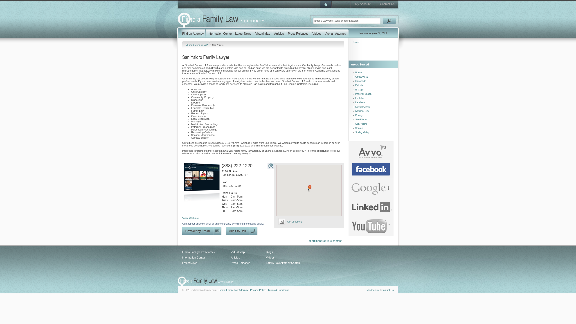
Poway (359, 115)
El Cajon (359, 89)
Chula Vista (361, 76)
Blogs (269, 252)
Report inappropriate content (324, 241)
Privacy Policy (258, 290)
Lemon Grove (362, 106)
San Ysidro (361, 123)
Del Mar (359, 85)
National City (362, 111)
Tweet (356, 42)
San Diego (361, 119)
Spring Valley (362, 132)
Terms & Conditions (278, 290)
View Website (190, 218)
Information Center (193, 257)
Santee (359, 128)
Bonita (358, 72)
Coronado (360, 81)
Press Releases (240, 263)
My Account (363, 4)
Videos (270, 257)
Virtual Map (238, 252)
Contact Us (387, 4)
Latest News (189, 263)
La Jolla (359, 98)
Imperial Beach (363, 93)
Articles (235, 257)
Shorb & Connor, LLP (197, 45)
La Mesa (360, 102)
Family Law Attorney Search (283, 263)
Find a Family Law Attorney (198, 252)
